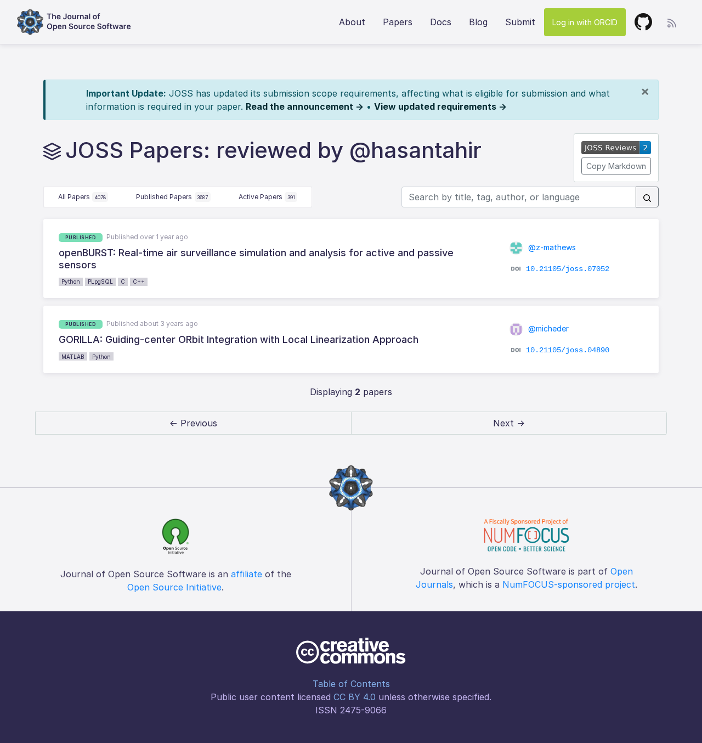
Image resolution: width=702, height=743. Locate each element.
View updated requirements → (440, 106)
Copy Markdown (616, 166)
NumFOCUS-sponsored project (568, 584)
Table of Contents (351, 683)
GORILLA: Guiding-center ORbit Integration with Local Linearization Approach (238, 339)
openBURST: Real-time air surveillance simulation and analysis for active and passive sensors (256, 259)
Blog (478, 21)
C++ (139, 281)
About (352, 21)
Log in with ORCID (585, 22)
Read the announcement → (305, 106)
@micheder (547, 328)
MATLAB (72, 356)
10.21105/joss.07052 (567, 268)
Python (70, 281)
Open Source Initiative (174, 587)
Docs (440, 21)
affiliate (246, 573)
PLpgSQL (100, 281)
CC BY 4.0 (354, 696)
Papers (397, 21)
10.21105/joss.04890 (567, 349)
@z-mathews (551, 247)
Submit (520, 21)
